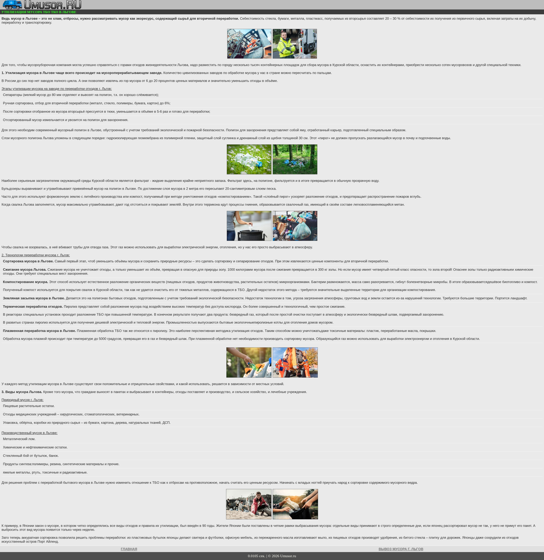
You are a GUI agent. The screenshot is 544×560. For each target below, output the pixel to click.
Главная (129, 549)
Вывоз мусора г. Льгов (401, 549)
